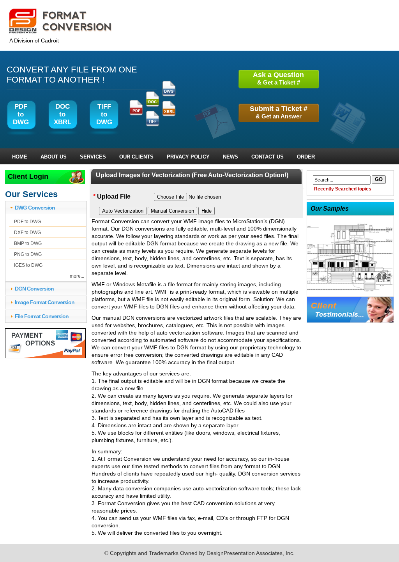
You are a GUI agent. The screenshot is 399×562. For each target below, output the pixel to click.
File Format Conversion (42, 316)
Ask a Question (278, 78)
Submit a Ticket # (278, 112)
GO (379, 179)
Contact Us (267, 157)
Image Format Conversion (44, 302)
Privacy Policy (188, 157)
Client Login (28, 177)
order (306, 157)
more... (77, 276)
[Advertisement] (331, 347)
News (230, 157)
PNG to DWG (28, 254)
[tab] (46, 207)
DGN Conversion (34, 288)
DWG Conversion (35, 207)
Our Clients (136, 157)
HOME (19, 157)
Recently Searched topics (342, 189)
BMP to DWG (28, 243)
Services (93, 157)
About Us (54, 157)
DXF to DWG (27, 232)
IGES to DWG (28, 265)
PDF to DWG (27, 221)
